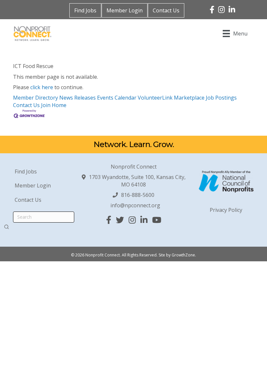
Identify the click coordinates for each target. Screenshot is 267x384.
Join (46, 105)
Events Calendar (116, 97)
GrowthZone (183, 255)
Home (59, 105)
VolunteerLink (155, 97)
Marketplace (189, 97)
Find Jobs (85, 10)
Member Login (124, 10)
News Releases (77, 97)
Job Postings (221, 97)
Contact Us (166, 10)
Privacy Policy (226, 209)
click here (41, 87)
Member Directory (35, 97)
